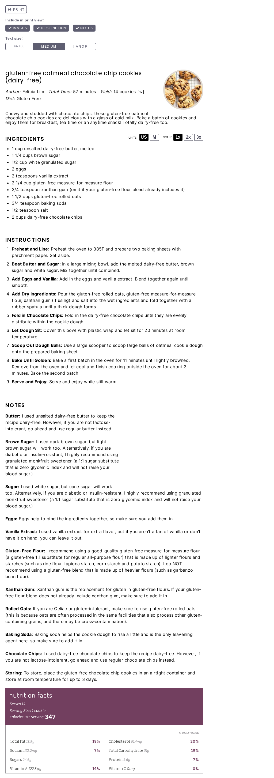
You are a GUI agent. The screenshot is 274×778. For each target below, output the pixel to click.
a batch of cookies (167, 117)
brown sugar (47, 155)
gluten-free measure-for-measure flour (73, 182)
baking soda (54, 203)
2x (188, 137)
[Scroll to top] (263, 759)
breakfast (47, 122)
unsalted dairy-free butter (51, 148)
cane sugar (80, 486)
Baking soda (47, 634)
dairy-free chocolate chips (54, 217)
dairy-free (148, 122)
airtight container (168, 672)
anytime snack (105, 122)
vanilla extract (53, 176)
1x (178, 137)
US (144, 137)
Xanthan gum (50, 589)
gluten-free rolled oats (57, 196)
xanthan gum (54, 189)
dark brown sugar (68, 441)
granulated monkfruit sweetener (38, 461)
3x (198, 137)
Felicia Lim (33, 91)
